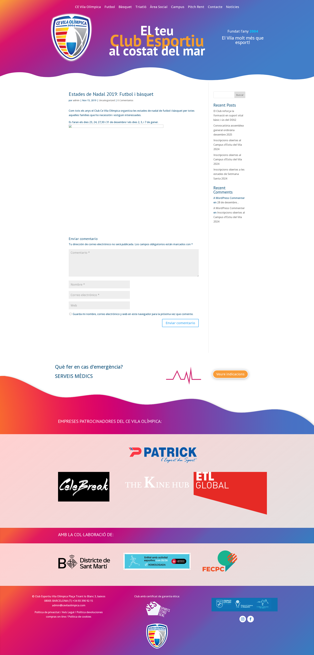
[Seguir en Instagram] (242, 619)
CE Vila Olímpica (88, 7)
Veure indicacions (230, 374)
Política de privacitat (47, 612)
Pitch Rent (196, 7)
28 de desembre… (228, 202)
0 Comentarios (125, 100)
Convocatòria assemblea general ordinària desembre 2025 (228, 130)
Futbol (110, 7)
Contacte (215, 7)
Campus (177, 7)
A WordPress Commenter (229, 208)
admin (76, 100)
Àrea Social (158, 7)
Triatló (140, 7)
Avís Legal (68, 612)
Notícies (232, 7)
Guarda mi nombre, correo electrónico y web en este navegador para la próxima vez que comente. (133, 314)
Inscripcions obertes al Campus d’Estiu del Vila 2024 (227, 144)
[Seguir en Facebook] (250, 619)
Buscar (240, 94)
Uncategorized (107, 100)
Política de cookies (79, 616)
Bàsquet (125, 7)
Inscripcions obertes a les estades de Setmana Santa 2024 (228, 174)
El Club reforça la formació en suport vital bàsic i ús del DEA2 (228, 115)
